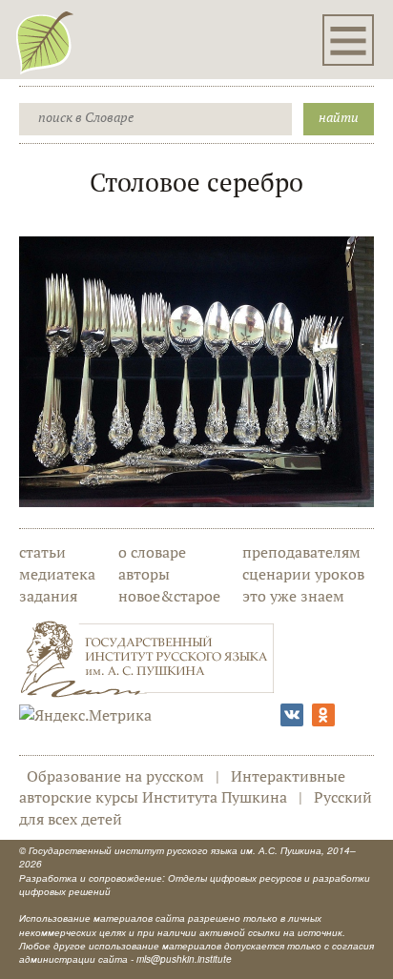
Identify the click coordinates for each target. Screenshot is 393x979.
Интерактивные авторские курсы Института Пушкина (182, 786)
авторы (144, 573)
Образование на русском (115, 775)
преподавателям (301, 551)
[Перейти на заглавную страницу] (44, 42)
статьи (42, 551)
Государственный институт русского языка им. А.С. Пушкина (175, 850)
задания (48, 595)
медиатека (57, 573)
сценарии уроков (303, 573)
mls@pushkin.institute (184, 959)
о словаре (152, 551)
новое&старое (169, 595)
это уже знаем (293, 595)
